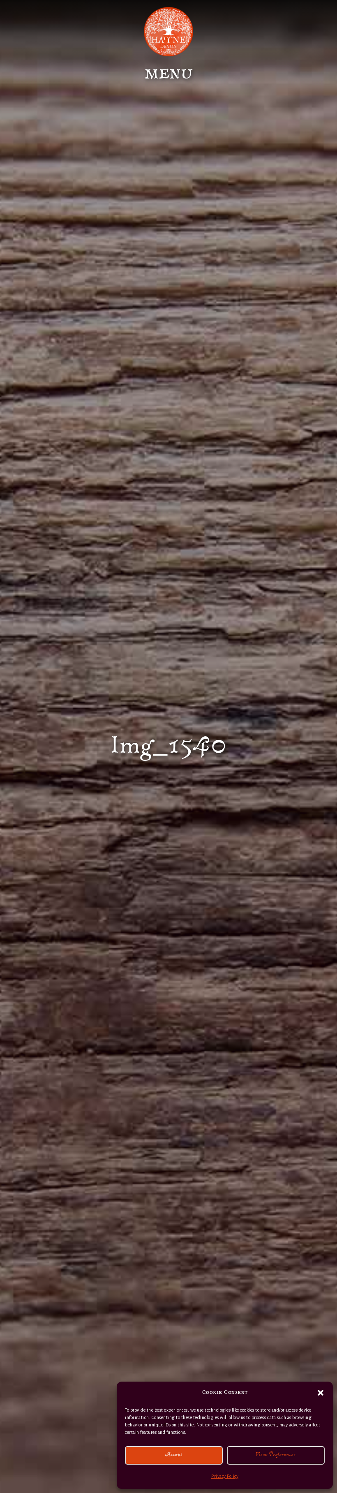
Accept (174, 1455)
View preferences (276, 1455)
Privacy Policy (224, 1476)
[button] (320, 1393)
